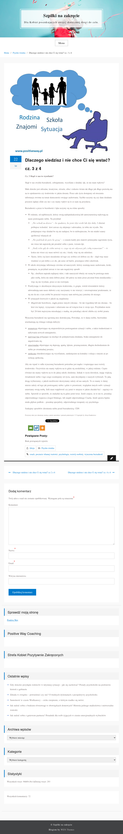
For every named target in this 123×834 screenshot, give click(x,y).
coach (32, 454)
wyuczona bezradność (93, 454)
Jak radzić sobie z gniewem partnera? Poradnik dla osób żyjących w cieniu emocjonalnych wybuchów (58, 715)
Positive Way (12, 620)
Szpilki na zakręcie (61, 15)
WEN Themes (67, 829)
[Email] (30, 425)
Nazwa (11, 550)
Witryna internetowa (17, 576)
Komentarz (13, 504)
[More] (42, 425)
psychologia (64, 454)
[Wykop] (36, 425)
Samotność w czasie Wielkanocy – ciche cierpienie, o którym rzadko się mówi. (47, 699)
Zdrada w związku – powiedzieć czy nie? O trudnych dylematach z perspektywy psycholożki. (54, 694)
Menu (61, 43)
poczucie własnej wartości (47, 454)
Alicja (31, 448)
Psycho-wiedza (48, 448)
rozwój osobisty (76, 454)
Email (11, 563)
